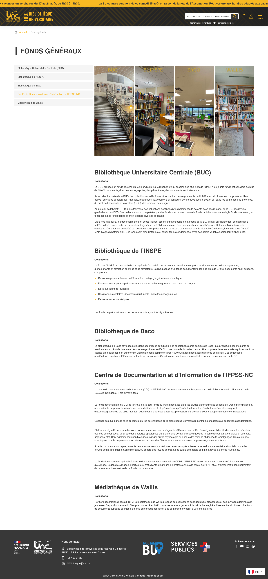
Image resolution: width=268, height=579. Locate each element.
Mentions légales (155, 575)
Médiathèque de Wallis (30, 102)
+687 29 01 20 (74, 557)
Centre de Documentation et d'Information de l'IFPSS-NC (49, 94)
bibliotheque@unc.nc (78, 563)
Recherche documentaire (200, 23)
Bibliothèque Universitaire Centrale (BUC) (41, 68)
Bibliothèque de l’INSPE (31, 77)
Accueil (23, 32)
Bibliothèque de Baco (29, 85)
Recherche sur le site (225, 23)
